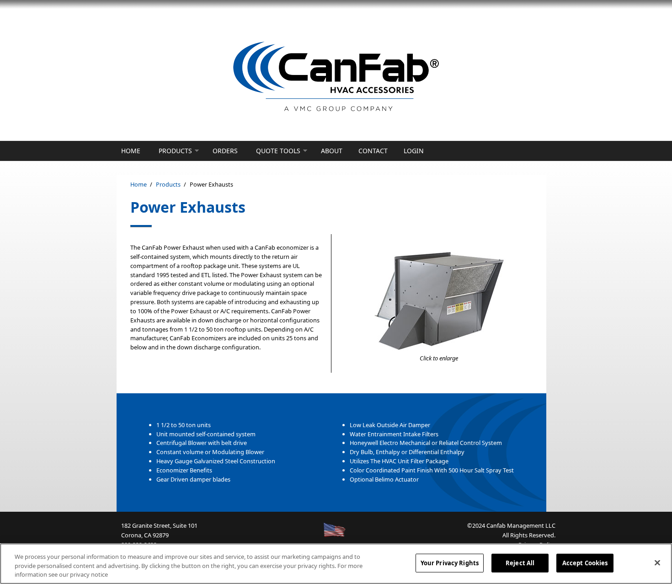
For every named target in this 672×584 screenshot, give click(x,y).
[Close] (657, 562)
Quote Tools (278, 150)
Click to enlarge (439, 358)
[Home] (336, 77)
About (331, 150)
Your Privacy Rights (450, 562)
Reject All (520, 562)
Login (414, 150)
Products (175, 150)
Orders (225, 150)
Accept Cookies (585, 562)
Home (130, 150)
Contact (373, 150)
